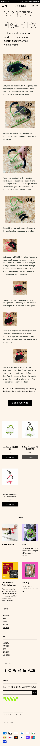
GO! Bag (25, 582)
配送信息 (6, 643)
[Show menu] (3, 6)
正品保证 (6, 625)
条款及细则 (6, 655)
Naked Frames (8, 544)
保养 (4, 649)
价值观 (5, 621)
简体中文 (7, 714)
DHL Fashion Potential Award (9, 583)
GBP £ (18, 714)
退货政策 (6, 646)
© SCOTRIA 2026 (8, 722)
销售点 (5, 618)
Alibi (24, 544)
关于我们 (6, 615)
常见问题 (6, 652)
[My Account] (32, 6)
